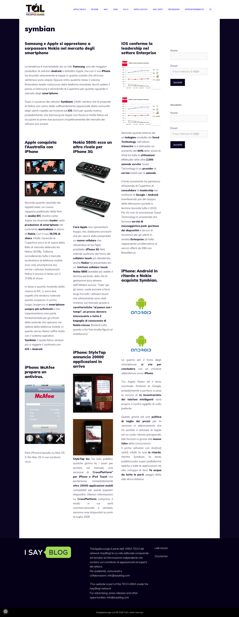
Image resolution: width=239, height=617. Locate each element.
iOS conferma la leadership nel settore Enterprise (138, 48)
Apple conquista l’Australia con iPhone (41, 147)
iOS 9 (125, 9)
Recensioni (173, 9)
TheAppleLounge (100, 548)
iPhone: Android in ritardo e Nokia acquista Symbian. (139, 276)
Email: (174, 65)
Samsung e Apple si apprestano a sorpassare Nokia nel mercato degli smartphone (60, 48)
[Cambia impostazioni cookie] (5, 611)
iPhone (94, 9)
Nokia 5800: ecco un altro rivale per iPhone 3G (92, 147)
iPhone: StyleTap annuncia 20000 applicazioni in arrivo (89, 359)
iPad (116, 9)
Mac (106, 9)
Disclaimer (161, 556)
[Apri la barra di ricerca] (210, 9)
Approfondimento (194, 9)
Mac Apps (158, 9)
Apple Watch (140, 9)
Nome (174, 50)
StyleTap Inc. (81, 458)
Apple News (79, 9)
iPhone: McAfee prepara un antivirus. (40, 372)
